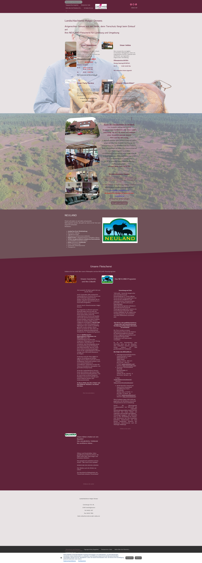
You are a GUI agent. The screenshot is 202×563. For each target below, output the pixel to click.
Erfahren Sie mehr (125, 428)
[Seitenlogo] (101, 6)
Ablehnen (138, 557)
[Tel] (136, 4)
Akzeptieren (129, 557)
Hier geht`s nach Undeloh (119, 203)
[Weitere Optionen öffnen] (66, 11)
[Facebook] (131, 4)
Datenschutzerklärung (69, 561)
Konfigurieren (82, 561)
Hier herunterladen (88, 393)
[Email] (133, 4)
